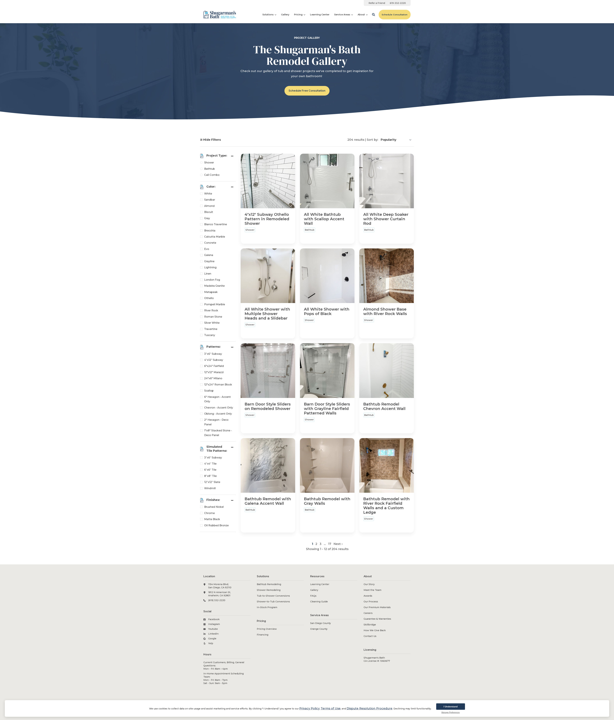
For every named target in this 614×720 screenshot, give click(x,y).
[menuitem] (376, 3)
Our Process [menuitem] (371, 601)
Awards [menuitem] (368, 595)
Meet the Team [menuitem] (372, 590)
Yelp (210, 643)
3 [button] (321, 544)
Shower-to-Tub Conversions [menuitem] (273, 601)
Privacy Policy (309, 708)
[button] (373, 14)
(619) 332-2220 (216, 600)
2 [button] (316, 544)
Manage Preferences (450, 712)
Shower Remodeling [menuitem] (268, 590)
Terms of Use (331, 708)
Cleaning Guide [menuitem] (319, 601)
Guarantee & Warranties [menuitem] (377, 618)
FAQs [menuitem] (313, 595)
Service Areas (342, 14)
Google (212, 638)
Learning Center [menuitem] (319, 584)
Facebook (214, 619)
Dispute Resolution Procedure (369, 708)
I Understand (451, 706)
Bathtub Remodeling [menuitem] (269, 584)
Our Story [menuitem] (369, 584)
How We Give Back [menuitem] (375, 630)
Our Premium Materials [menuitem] (377, 607)
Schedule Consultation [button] (394, 14)
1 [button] (313, 544)
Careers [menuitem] (368, 613)
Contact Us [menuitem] (370, 636)
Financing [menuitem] (262, 634)
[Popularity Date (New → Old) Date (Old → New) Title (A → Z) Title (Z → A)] (396, 140)
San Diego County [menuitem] (320, 623)
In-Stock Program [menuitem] (267, 607)
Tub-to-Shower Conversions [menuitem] (273, 595)
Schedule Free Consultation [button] (307, 90)
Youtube (213, 628)
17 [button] (329, 544)
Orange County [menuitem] (318, 628)
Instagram (214, 624)
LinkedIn (213, 633)
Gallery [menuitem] (314, 590)
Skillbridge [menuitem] (370, 624)
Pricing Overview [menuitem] (267, 628)
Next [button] (338, 544)
